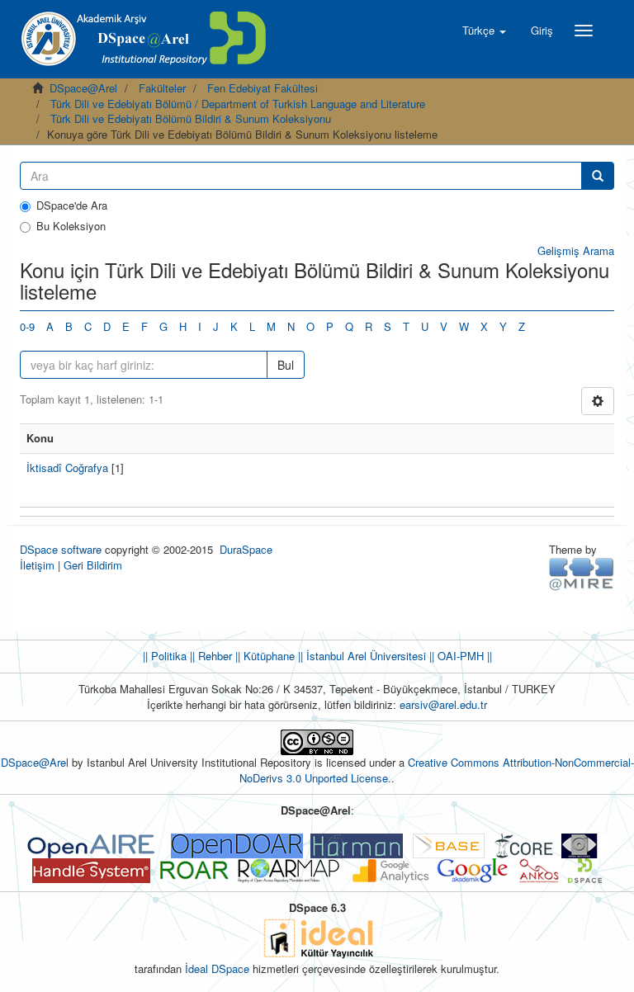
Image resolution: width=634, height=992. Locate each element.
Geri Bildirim (93, 565)
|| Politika (165, 656)
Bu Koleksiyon (71, 226)
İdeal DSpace (217, 968)
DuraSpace (246, 549)
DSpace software (61, 549)
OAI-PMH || (463, 656)
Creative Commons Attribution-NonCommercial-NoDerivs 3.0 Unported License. (436, 770)
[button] (484, 30)
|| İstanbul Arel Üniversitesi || (364, 656)
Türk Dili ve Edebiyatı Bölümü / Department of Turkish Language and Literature (237, 103)
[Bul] (597, 176)
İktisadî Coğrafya (67, 467)
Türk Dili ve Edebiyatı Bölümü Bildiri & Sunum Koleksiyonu (190, 118)
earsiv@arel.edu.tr (443, 704)
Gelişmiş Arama (575, 250)
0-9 (27, 326)
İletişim (37, 565)
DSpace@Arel (83, 88)
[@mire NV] (581, 573)
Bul (285, 365)
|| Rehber (209, 656)
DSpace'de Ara (71, 205)
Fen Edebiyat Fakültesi (262, 88)
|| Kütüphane (263, 656)
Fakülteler (162, 88)
